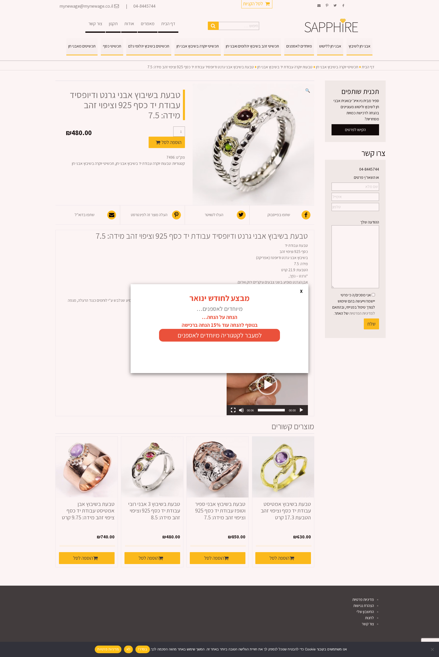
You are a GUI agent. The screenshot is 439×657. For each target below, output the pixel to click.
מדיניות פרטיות (108, 649)
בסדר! (142, 649)
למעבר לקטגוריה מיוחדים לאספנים (220, 335)
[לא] (432, 649)
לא (129, 649)
